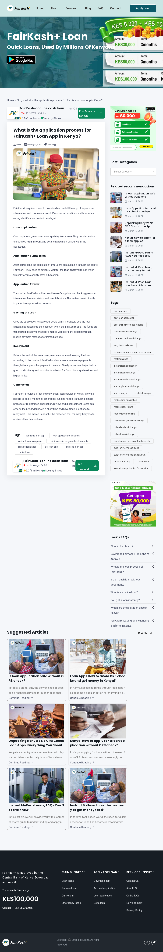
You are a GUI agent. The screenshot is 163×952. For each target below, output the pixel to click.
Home (10, 100)
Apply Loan (143, 8)
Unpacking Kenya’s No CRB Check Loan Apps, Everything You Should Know (36, 745)
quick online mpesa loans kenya (129, 454)
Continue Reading (19, 697)
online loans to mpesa (30, 441)
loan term (43, 355)
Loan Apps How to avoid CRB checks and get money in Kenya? (97, 678)
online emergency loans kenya (129, 420)
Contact (115, 8)
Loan (33, 312)
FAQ (101, 8)
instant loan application (125, 366)
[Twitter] (154, 942)
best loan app (120, 311)
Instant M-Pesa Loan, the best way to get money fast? (97, 807)
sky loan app (51, 446)
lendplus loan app (35, 435)
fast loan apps (121, 359)
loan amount (34, 241)
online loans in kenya (124, 434)
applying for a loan (61, 236)
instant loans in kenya (124, 372)
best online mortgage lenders (128, 324)
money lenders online (124, 413)
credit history (58, 298)
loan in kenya (120, 393)
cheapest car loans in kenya (128, 338)
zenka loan (24, 452)
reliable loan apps (27, 446)
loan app (69, 269)
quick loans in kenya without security (69, 441)
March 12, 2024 (135, 201)
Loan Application (25, 227)
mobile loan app (143, 393)
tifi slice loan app (75, 446)
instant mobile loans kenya (127, 379)
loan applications (83, 370)
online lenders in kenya (125, 427)
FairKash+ (19, 208)
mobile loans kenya (123, 407)
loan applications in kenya (66, 435)
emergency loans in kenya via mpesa (132, 352)
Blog (88, 8)
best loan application (124, 318)
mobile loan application (125, 400)
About (54, 8)
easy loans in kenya (123, 345)
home (40, 8)
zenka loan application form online (131, 468)
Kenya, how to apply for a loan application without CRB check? (97, 742)
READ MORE (145, 633)
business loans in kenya (125, 331)
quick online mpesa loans (126, 448)
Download (72, 8)
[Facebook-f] (147, 942)
